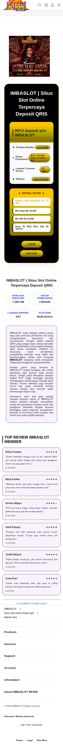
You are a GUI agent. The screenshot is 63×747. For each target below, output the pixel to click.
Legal (30, 740)
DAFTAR (31, 253)
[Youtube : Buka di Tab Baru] (42, 733)
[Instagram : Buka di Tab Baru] (35, 733)
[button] (46, 5)
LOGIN (32, 244)
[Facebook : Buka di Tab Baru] (21, 733)
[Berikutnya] (59, 56)
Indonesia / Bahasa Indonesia (19, 716)
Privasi (19, 740)
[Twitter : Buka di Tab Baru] (28, 733)
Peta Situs (42, 740)
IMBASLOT (16, 360)
